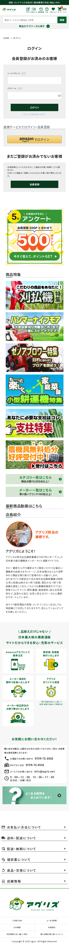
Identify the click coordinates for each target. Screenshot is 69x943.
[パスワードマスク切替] (59, 95)
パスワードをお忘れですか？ (34, 114)
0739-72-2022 (44, 758)
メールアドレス (15, 73)
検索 (62, 20)
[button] (34, 139)
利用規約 (51, 927)
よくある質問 (52, 920)
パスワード (13, 88)
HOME (6, 38)
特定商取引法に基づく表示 (17, 934)
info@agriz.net (44, 771)
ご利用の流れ (17, 920)
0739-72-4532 (35, 765)
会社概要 (17, 927)
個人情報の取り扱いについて (52, 934)
